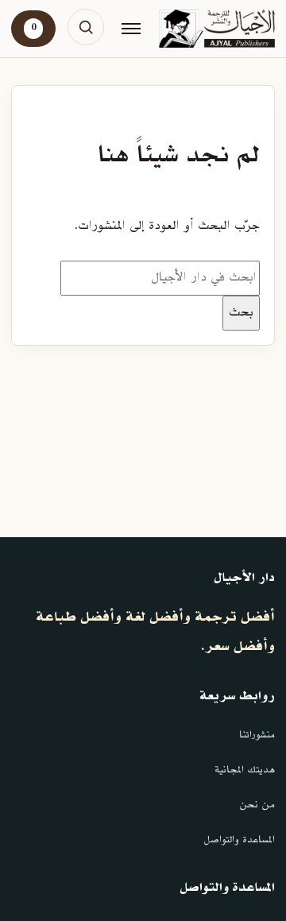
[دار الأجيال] (217, 29)
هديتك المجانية (244, 770)
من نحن (257, 805)
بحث (241, 312)
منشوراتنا (257, 735)
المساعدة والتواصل (239, 840)
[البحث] (86, 27)
